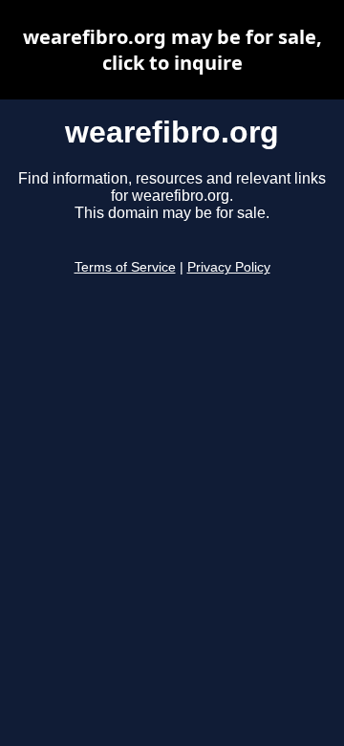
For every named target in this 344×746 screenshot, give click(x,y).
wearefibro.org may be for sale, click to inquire (172, 50)
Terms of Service (125, 267)
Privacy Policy (228, 267)
